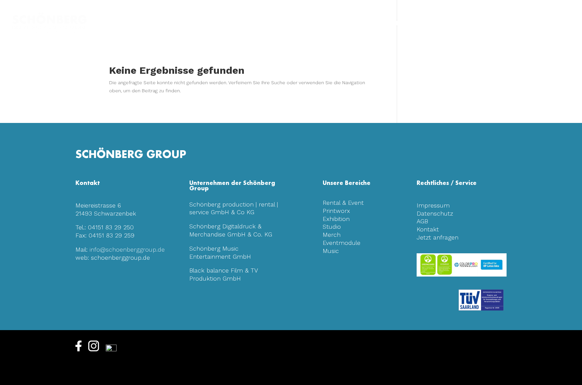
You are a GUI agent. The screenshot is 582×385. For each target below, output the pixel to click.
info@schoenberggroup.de (127, 249)
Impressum (433, 205)
